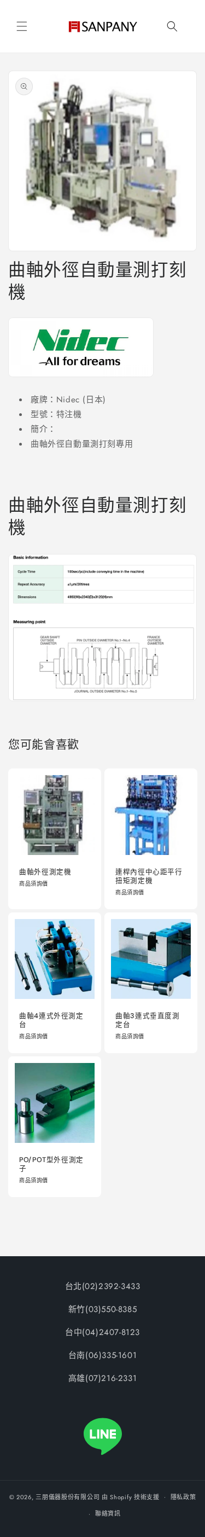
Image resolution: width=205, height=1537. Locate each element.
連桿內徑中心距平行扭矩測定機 (149, 876)
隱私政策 (183, 1497)
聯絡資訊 (108, 1513)
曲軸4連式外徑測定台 (51, 1019)
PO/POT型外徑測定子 (51, 1163)
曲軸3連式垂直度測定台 (147, 1019)
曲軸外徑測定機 (45, 871)
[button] (22, 26)
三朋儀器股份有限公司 (67, 1496)
